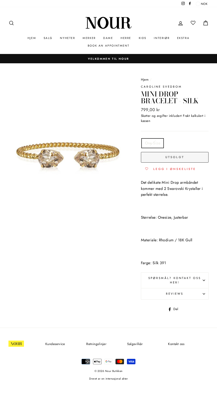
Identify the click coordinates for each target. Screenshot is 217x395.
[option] (108, 58)
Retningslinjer (96, 344)
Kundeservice (55, 344)
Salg (48, 38)
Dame (108, 38)
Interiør (162, 38)
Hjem (32, 38)
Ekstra (183, 38)
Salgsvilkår (135, 344)
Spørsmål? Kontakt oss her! (174, 280)
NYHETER (67, 38)
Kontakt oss (176, 344)
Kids (142, 38)
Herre (126, 38)
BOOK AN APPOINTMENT (108, 46)
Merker (89, 38)
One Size (152, 143)
